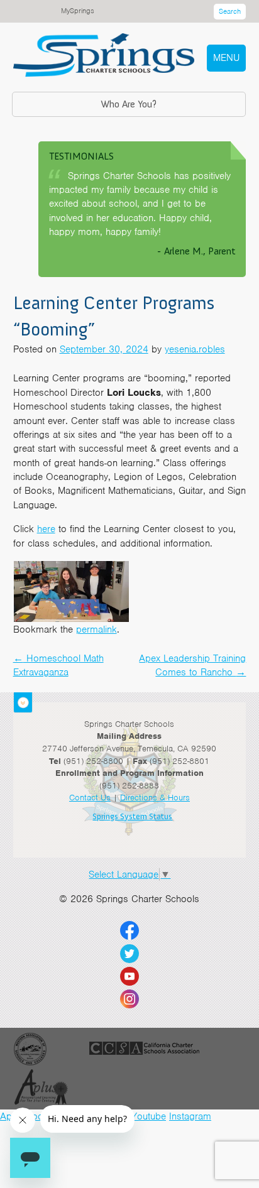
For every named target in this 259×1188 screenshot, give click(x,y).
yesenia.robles (195, 349)
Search (230, 11)
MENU (226, 58)
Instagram (190, 1116)
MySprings (77, 11)
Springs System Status (132, 816)
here (46, 529)
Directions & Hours (155, 797)
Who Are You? (129, 104)
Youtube (148, 1116)
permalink (96, 629)
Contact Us (90, 797)
